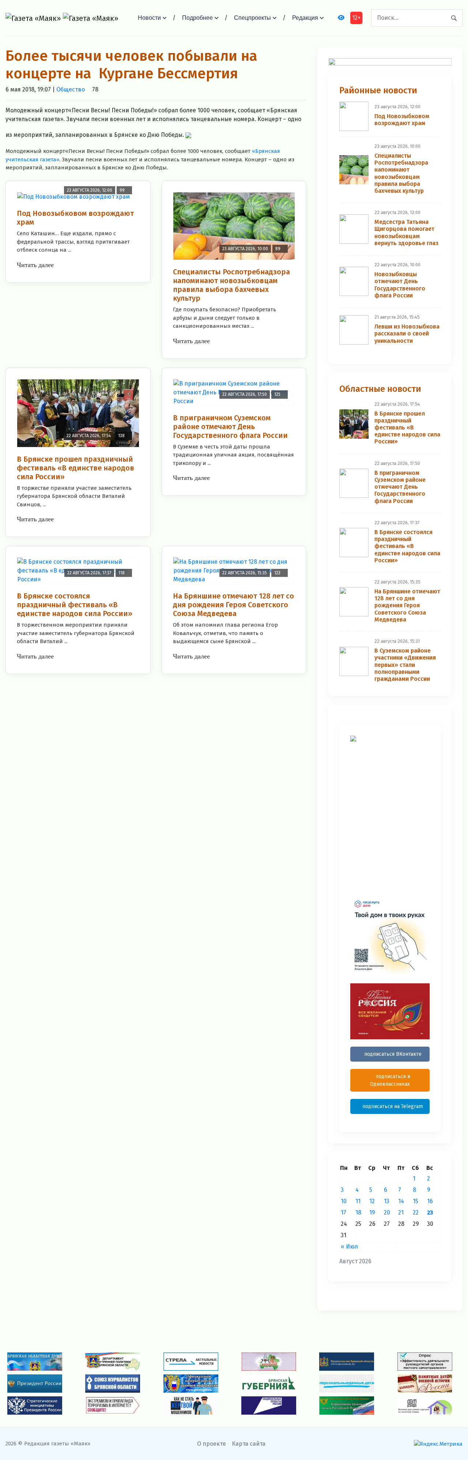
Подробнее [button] (197, 18)
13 (386, 1201)
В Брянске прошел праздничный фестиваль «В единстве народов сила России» (75, 468)
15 (415, 1201)
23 (430, 1212)
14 (401, 1201)
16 (430, 1201)
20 (387, 1212)
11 (358, 1201)
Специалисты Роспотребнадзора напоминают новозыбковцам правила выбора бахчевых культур (231, 285)
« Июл (349, 1246)
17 (343, 1212)
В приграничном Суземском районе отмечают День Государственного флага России (230, 426)
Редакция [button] (305, 18)
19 (372, 1212)
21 (401, 1212)
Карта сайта (248, 1443)
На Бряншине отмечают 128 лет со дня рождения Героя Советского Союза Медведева (233, 605)
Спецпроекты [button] (252, 18)
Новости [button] (149, 18)
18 (358, 1212)
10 (344, 1201)
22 (416, 1212)
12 (372, 1201)
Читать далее (35, 265)
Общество (70, 89)
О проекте (211, 1443)
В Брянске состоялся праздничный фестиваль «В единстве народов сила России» (74, 605)
